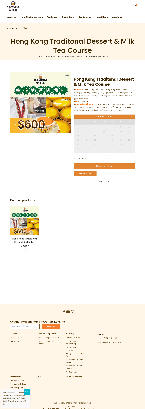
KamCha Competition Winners (46, 342)
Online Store (49, 56)
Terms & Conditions (74, 376)
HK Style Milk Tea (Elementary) (72, 342)
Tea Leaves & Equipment (20, 384)
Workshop (70, 334)
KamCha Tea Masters (74, 337)
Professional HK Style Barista (74, 360)
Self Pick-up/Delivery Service (18, 388)
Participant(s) (80, 158)
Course (60, 56)
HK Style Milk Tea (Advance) (72, 348)
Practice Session (72, 372)
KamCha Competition (47, 334)
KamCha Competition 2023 (48, 337)
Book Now (85, 173)
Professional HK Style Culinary (74, 367)
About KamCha (16, 337)
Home (39, 56)
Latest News (15, 341)
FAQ (39, 376)
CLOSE (27, 392)
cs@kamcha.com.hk (112, 342)
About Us (14, 334)
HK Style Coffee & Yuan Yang (75, 354)
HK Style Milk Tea (17, 380)
